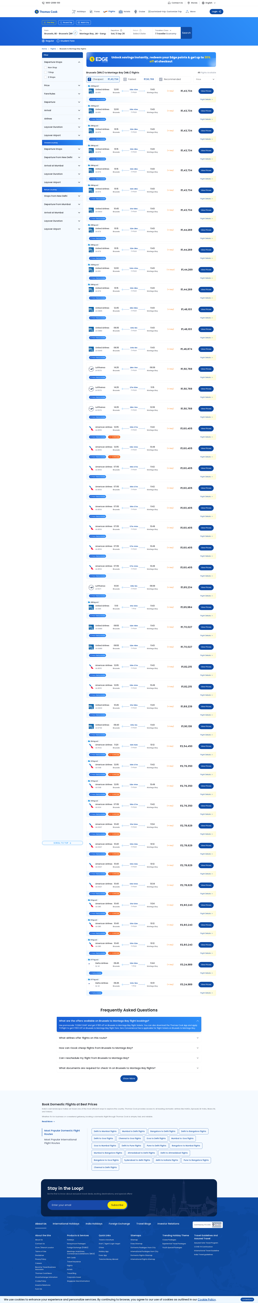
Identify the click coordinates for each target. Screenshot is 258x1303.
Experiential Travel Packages (174, 1243)
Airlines (48, 118)
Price (46, 85)
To (81, 30)
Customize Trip (172, 11)
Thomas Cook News (43, 1273)
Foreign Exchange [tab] (119, 1223)
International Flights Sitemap (143, 1259)
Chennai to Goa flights (130, 1138)
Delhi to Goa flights (103, 1138)
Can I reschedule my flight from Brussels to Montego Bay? (94, 1058)
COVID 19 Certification (203, 1247)
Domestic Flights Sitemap (141, 1255)
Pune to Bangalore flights (196, 1160)
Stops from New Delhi (55, 195)
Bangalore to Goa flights (106, 1160)
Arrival (47, 110)
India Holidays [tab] (94, 1223)
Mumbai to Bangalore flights (108, 1153)
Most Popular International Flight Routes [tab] (60, 1141)
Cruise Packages (169, 1240)
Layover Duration (53, 127)
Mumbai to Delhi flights (133, 1131)
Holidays (70, 1240)
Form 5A (38, 1289)
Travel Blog (71, 1273)
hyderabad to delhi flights (137, 1160)
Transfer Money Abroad (108, 1259)
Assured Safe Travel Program (206, 1243)
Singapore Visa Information (78, 1281)
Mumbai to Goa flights (182, 1138)
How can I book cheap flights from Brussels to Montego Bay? (96, 1048)
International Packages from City (144, 1251)
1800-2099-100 (53, 3)
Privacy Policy (40, 1259)
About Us (39, 1240)
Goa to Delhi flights (156, 1138)
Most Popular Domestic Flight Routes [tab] (62, 1132)
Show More (129, 1078)
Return (135, 30)
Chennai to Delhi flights (105, 1167)
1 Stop (51, 72)
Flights (111, 11)
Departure (115, 30)
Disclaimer (39, 1255)
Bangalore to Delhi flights (162, 1131)
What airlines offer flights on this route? (83, 1038)
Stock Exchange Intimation (46, 1277)
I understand (247, 1299)
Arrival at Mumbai (53, 165)
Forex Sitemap (136, 1243)
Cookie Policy (207, 1299)
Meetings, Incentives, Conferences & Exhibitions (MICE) (81, 1252)
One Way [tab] (50, 22)
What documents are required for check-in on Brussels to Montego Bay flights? (107, 1068)
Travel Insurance (74, 1261)
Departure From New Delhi (58, 157)
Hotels (127, 11)
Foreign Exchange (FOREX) (78, 1247)
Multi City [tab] (85, 22)
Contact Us (177, 3)
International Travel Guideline (206, 1250)
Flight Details (205, 99)
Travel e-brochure (106, 1240)
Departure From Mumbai (57, 204)
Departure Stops (53, 62)
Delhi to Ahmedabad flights (174, 1153)
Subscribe (117, 1205)
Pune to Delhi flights (156, 1145)
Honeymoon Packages (76, 1243)
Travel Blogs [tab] (143, 1223)
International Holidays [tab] (66, 1223)
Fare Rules (49, 93)
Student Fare (67, 40)
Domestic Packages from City (143, 1247)
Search (186, 32)
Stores (194, 3)
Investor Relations (42, 1285)
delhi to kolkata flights (167, 1160)
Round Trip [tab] (67, 22)
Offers (101, 1247)
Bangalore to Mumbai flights (186, 1145)
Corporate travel (74, 1277)
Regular (50, 40)
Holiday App (103, 1251)
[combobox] (58, 33)
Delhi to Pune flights (131, 1145)
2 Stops (51, 77)
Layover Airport (52, 135)
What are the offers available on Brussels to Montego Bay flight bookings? (104, 1020)
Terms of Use (40, 1251)
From (46, 30)
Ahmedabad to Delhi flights (141, 1153)
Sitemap (134, 1240)
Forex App (103, 1255)
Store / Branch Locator (44, 1247)
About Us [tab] (40, 1223)
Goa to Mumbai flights (105, 1145)
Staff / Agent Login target (109, 1243)
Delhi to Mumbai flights (105, 1131)
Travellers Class (161, 30)
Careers (38, 1263)
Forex (97, 11)
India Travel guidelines (203, 1254)
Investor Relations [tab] (168, 1223)
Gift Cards (71, 1257)
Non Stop (52, 67)
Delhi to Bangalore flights (193, 1131)
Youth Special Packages (172, 1247)
